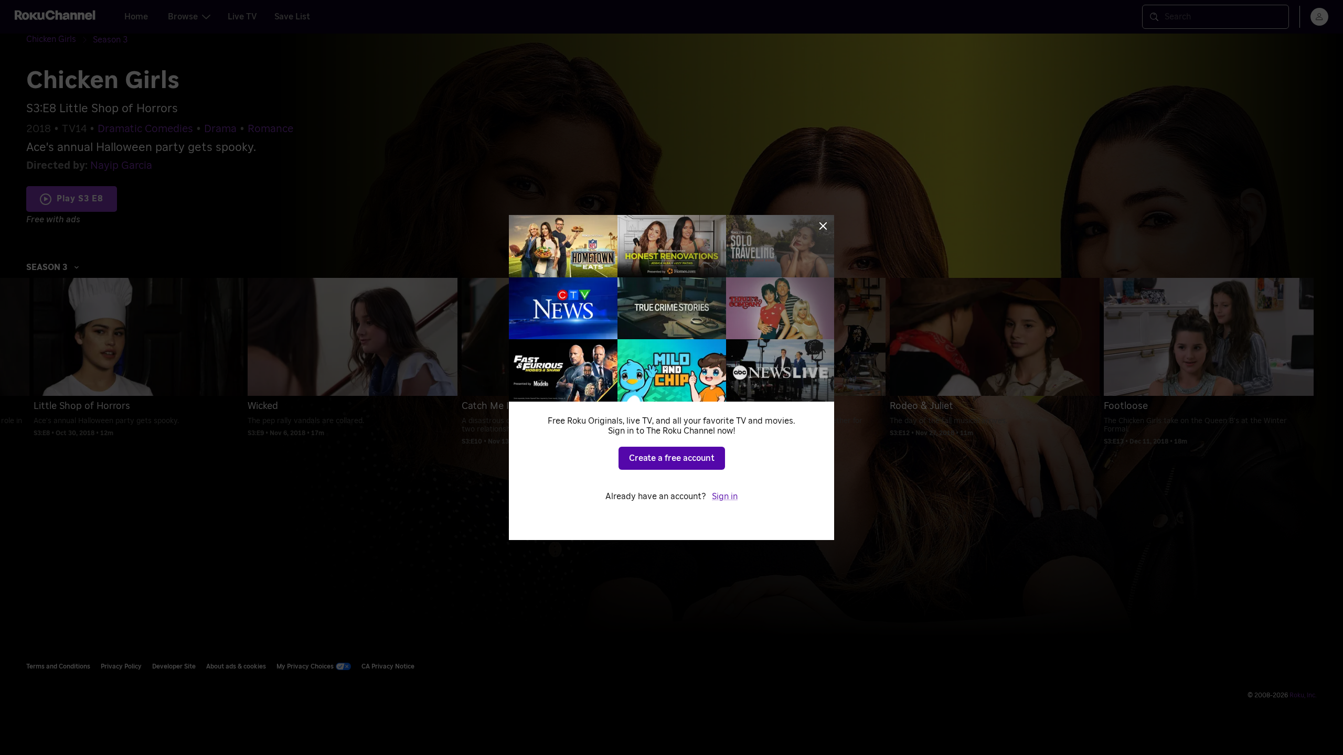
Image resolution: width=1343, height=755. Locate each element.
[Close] (823, 226)
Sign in (725, 496)
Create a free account (672, 458)
